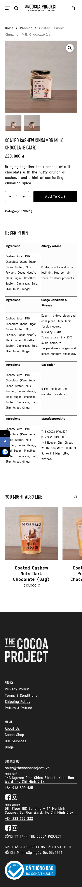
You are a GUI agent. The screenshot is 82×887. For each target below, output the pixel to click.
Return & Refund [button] (18, 708)
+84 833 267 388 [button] (19, 819)
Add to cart (55, 196)
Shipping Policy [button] (17, 702)
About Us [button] (12, 729)
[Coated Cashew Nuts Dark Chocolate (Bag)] (31, 533)
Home (9, 28)
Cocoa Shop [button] (14, 735)
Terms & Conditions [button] (21, 696)
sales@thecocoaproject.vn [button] (27, 768)
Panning (26, 28)
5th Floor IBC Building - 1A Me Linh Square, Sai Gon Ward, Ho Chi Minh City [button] (39, 810)
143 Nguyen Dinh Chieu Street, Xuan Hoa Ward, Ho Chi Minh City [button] (39, 780)
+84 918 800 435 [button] (19, 788)
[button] (7, 8)
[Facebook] (5, 442)
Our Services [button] (15, 741)
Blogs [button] (9, 747)
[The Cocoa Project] (5, 452)
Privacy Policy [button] (17, 689)
